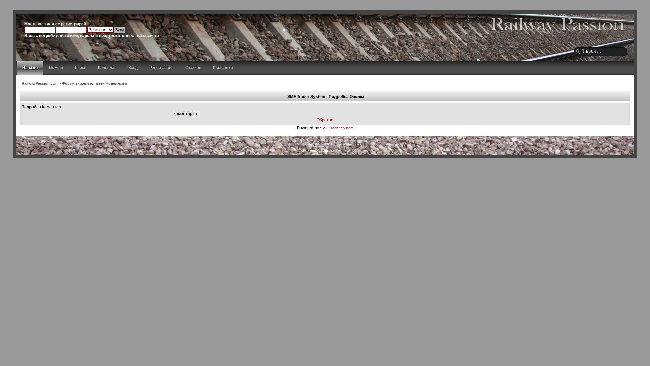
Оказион (193, 67)
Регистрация (161, 67)
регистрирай (73, 24)
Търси (80, 67)
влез (41, 24)
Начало (30, 67)
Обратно (325, 120)
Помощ (56, 67)
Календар (107, 67)
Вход (133, 67)
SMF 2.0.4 (302, 144)
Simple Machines (348, 144)
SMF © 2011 (323, 144)
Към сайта (223, 67)
